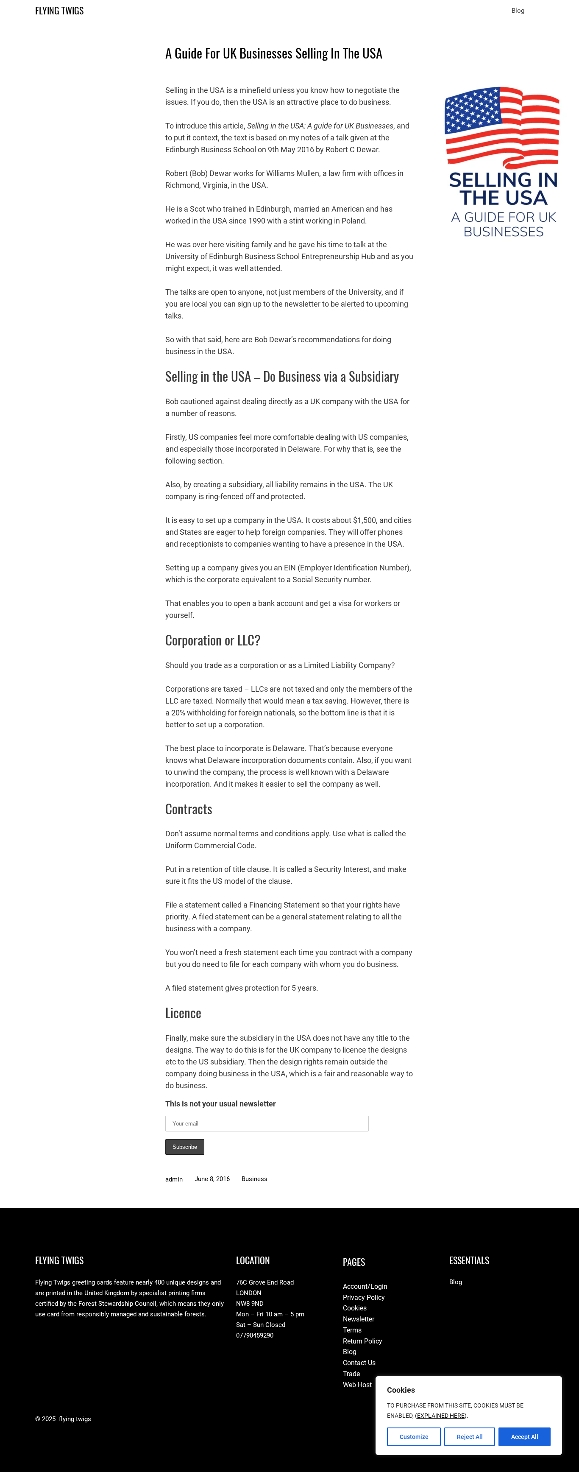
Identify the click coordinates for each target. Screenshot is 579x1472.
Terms (352, 1330)
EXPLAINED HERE (441, 1415)
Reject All (470, 1436)
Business (254, 1179)
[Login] (540, 11)
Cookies (355, 1308)
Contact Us (359, 1363)
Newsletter (358, 1319)
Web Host (357, 1385)
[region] (469, 1415)
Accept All (524, 1436)
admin (174, 1179)
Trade (351, 1374)
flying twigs (59, 10)
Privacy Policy (364, 1297)
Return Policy (362, 1341)
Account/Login (365, 1286)
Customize (414, 1436)
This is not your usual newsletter (220, 1103)
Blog (349, 1352)
